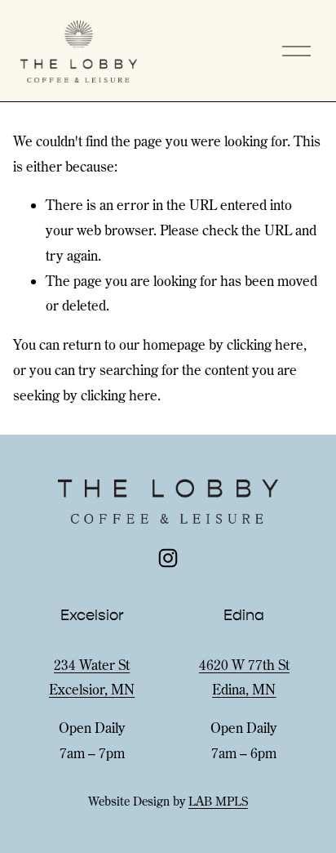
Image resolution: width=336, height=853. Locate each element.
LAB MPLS (218, 801)
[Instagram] (168, 558)
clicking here (265, 344)
